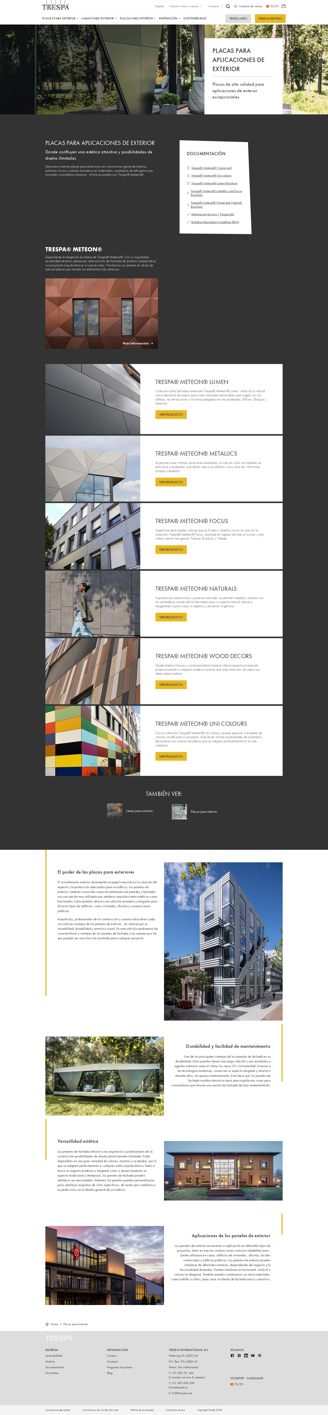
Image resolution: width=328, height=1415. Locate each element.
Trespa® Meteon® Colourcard (211, 168)
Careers (112, 1355)
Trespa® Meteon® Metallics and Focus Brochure (216, 193)
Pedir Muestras (270, 19)
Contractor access (175, 1410)
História (50, 1361)
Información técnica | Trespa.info (212, 214)
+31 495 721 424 (183, 1373)
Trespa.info (238, 19)
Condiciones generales (57, 1410)
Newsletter (52, 1373)
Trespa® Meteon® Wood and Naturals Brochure (216, 205)
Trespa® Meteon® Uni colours (211, 176)
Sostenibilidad (53, 1355)
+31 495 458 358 (183, 1383)
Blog (109, 1373)
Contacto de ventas (250, 6)
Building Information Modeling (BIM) (215, 222)
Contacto (112, 1361)
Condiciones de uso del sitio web (100, 1410)
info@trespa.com (182, 1393)
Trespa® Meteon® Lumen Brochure (214, 183)
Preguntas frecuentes (119, 1367)
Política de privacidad (142, 1410)
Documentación (54, 1367)
